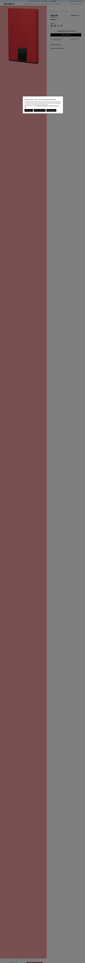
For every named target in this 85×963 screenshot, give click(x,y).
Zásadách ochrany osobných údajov (42, 105)
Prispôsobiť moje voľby (51, 110)
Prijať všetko (28, 110)
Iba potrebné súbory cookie (39, 110)
